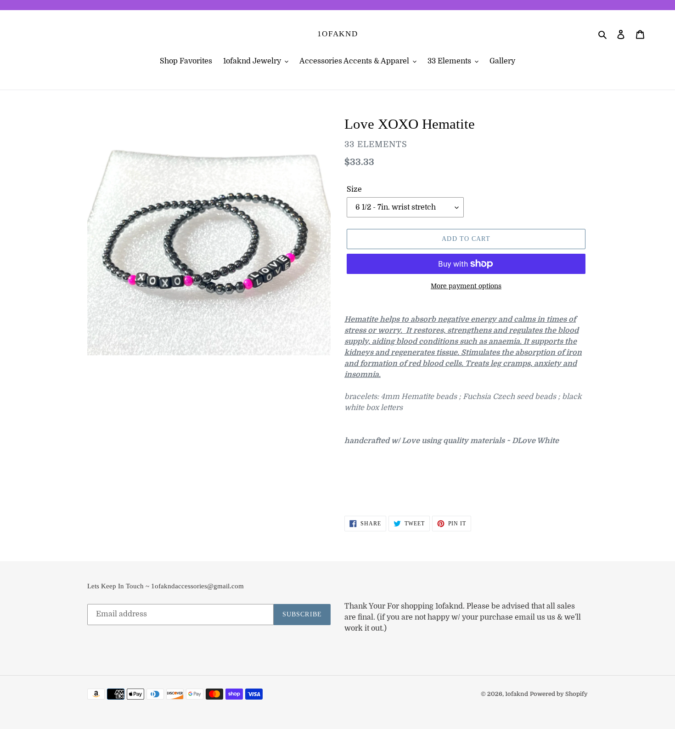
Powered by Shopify (559, 693)
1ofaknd (337, 33)
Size (354, 189)
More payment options (466, 286)
